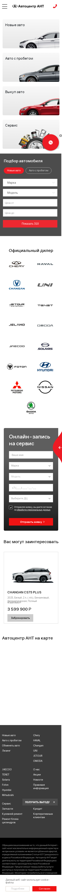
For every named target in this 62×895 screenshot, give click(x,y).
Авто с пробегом (11, 740)
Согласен (44, 888)
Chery (36, 735)
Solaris (6, 779)
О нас (36, 769)
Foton (5, 784)
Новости (38, 779)
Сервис (6, 803)
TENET (5, 774)
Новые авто (9, 735)
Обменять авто (11, 745)
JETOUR (37, 755)
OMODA (37, 760)
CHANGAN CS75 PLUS (24, 592)
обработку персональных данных (33, 509)
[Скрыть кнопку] (60, 135)
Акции (37, 774)
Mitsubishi (8, 795)
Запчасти (7, 808)
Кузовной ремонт (12, 813)
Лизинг (6, 750)
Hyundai (6, 789)
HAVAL (37, 740)
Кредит (37, 808)
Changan (38, 745)
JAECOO (7, 769)
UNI (35, 750)
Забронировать (20, 617)
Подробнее (17, 888)
